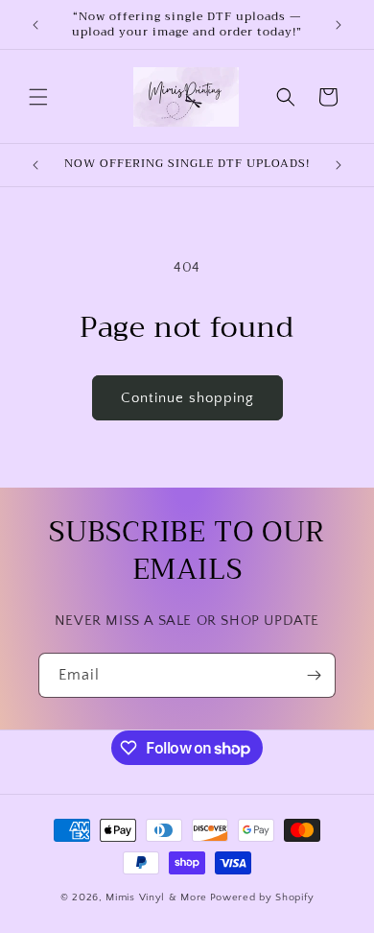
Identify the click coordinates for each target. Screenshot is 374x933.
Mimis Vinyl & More (156, 897)
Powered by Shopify (262, 897)
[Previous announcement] (35, 25)
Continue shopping (187, 398)
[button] (38, 97)
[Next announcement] (338, 25)
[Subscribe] (313, 675)
